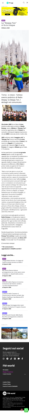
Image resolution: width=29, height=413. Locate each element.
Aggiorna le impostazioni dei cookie (14, 398)
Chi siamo (5, 370)
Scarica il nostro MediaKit (10, 386)
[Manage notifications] (22, 410)
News (3, 20)
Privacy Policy (7, 384)
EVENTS (4, 292)
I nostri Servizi (7, 374)
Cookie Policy (6, 382)
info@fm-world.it (15, 249)
